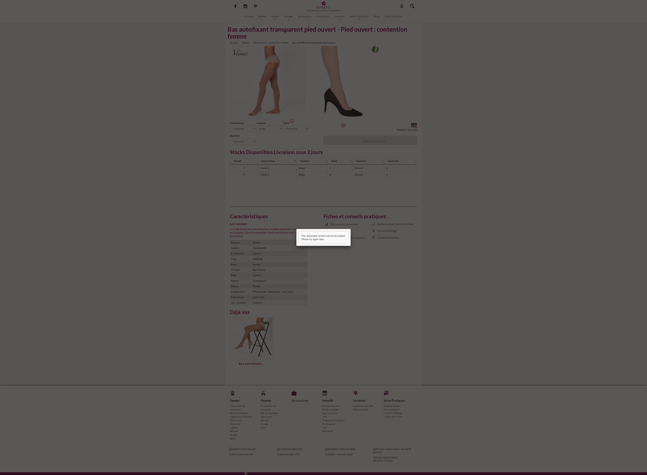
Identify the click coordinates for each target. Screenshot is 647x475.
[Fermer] (351, 229)
